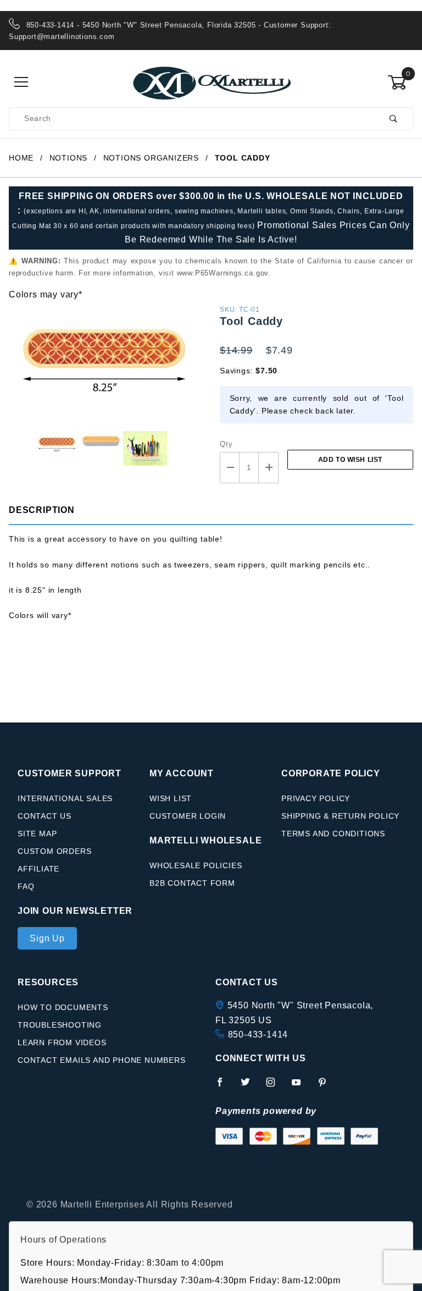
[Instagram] (275, 1086)
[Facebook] (224, 1086)
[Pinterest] (327, 1086)
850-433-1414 (258, 1034)
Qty (226, 444)
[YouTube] (301, 1086)
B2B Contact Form (192, 883)
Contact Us (44, 816)
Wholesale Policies (195, 865)
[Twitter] (250, 1086)
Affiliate (38, 868)
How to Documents (63, 1007)
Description (42, 510)
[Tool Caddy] (105, 366)
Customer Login (187, 816)
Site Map (37, 833)
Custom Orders (54, 851)
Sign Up (47, 938)
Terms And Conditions (333, 833)
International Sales (65, 798)
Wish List (170, 798)
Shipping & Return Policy (340, 816)
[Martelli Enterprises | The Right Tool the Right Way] (211, 82)
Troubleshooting (60, 1024)
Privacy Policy (315, 798)
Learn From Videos (62, 1042)
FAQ (26, 886)
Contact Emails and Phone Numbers (102, 1060)
